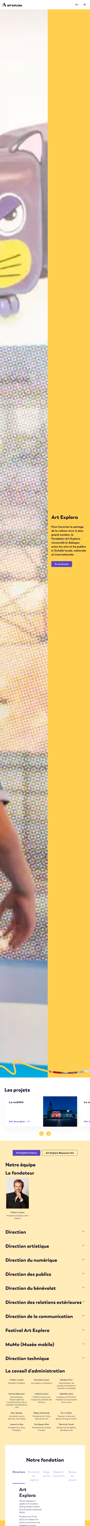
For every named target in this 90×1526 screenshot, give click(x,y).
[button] (84, 4)
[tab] (26, 1153)
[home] (12, 4)
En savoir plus (62, 564)
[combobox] (78, 5)
